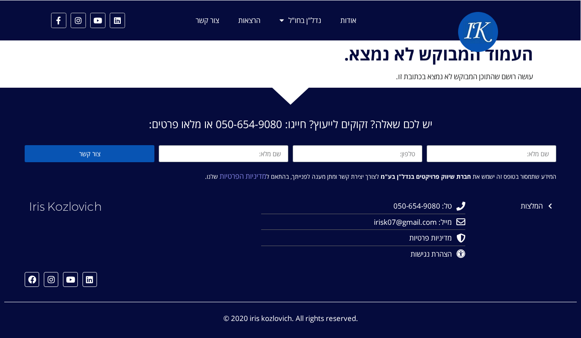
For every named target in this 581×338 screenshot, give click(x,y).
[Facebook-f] (58, 20)
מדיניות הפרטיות (242, 176)
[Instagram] (78, 20)
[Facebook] (32, 279)
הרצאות (249, 20)
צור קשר (207, 20)
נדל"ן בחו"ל (304, 20)
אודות (348, 20)
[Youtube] (97, 20)
